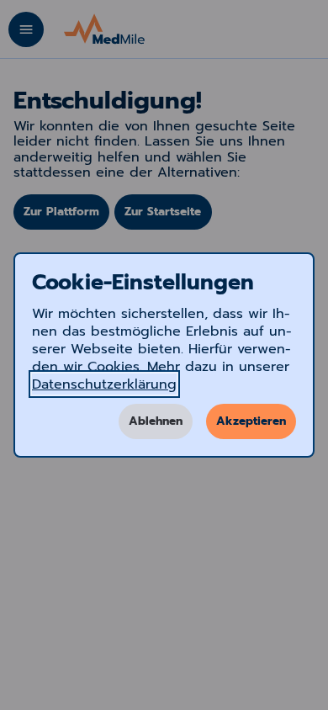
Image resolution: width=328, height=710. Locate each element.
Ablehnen (156, 421)
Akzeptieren (251, 421)
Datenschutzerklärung (104, 384)
